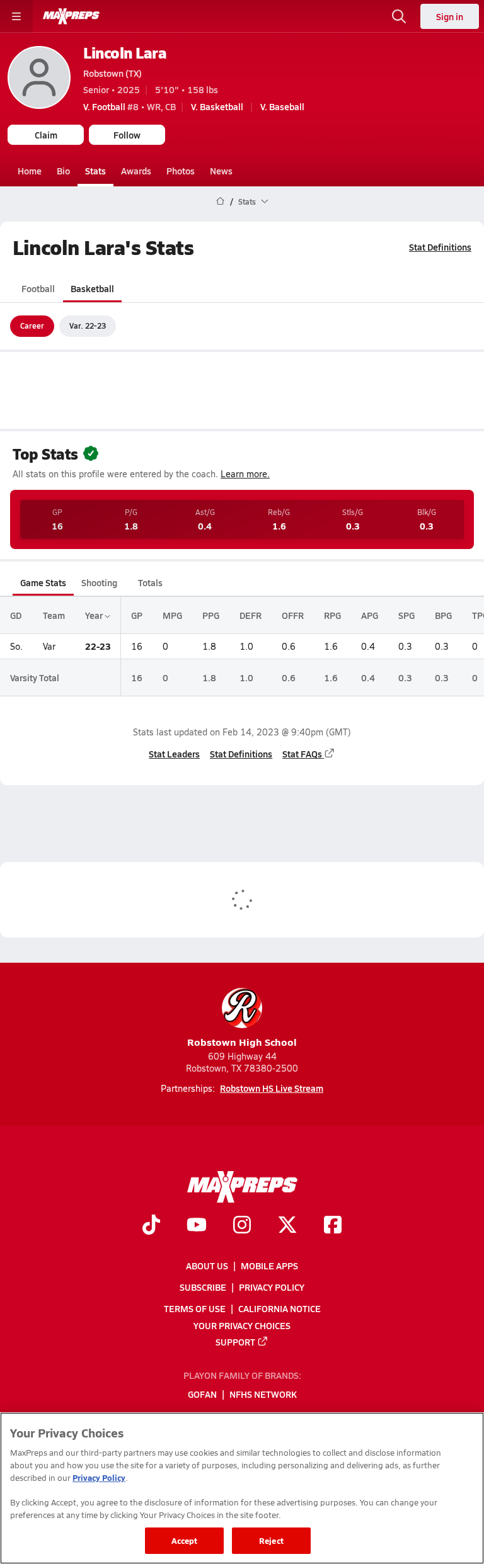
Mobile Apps (269, 1265)
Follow (127, 134)
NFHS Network (263, 1394)
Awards (136, 170)
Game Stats (43, 582)
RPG (332, 615)
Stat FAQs (302, 753)
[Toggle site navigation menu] (16, 16)
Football (38, 288)
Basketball (92, 288)
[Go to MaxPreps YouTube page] (197, 1226)
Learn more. (245, 474)
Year (95, 615)
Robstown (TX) (112, 73)
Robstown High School (242, 1041)
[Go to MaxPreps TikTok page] (151, 1226)
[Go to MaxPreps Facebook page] (333, 1226)
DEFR (250, 615)
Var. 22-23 (87, 325)
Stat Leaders (174, 753)
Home (30, 170)
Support (235, 1341)
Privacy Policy (271, 1287)
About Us (207, 1265)
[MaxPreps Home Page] (220, 201)
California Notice (279, 1309)
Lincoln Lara (124, 52)
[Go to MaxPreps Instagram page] (242, 1226)
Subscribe (203, 1287)
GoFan (202, 1394)
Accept (184, 1540)
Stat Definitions (440, 247)
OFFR (293, 615)
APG (369, 615)
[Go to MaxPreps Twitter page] (287, 1226)
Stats (95, 170)
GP (136, 615)
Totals (150, 582)
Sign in (449, 16)
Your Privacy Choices (242, 1325)
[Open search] (399, 16)
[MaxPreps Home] (71, 16)
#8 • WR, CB (129, 106)
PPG (210, 615)
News (221, 170)
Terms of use (195, 1309)
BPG (443, 615)
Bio (63, 170)
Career (32, 325)
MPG (172, 615)
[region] (242, 1488)
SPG (406, 615)
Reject (271, 1540)
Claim (46, 134)
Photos (180, 170)
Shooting (99, 582)
